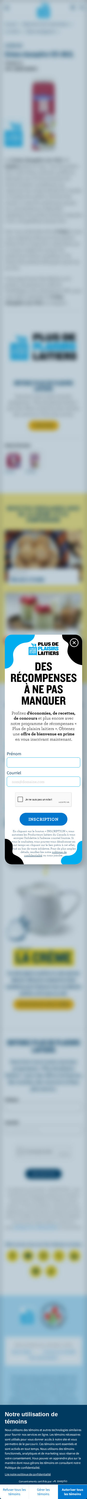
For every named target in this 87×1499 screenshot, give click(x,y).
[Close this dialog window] (74, 642)
